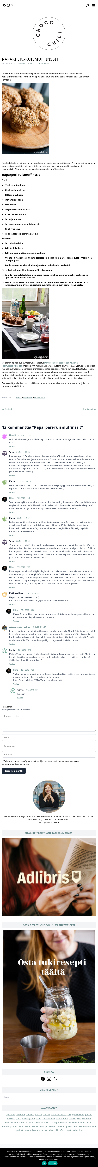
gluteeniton (78, 1114)
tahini (51, 1130)
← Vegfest (7, 409)
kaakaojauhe (28, 1118)
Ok (44, 1163)
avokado (20, 1114)
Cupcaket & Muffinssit (40, 64)
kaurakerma (62, 1118)
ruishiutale (39, 397)
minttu (90, 1122)
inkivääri (11, 1118)
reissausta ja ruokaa (19, 627)
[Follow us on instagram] (49, 1079)
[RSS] (12, 5)
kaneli (19, 397)
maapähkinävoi (59, 1122)
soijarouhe (35, 1130)
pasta (27, 1126)
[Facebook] (4, 5)
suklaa (44, 1130)
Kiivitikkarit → (89, 409)
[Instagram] (8, 5)
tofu (61, 1130)
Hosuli (12, 435)
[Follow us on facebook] (43, 1079)
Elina (11, 498)
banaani (30, 1114)
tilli (56, 1130)
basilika (38, 1114)
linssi (48, 1122)
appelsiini (10, 1114)
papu (21, 1126)
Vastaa (12, 446)
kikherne (86, 1118)
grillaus (88, 1114)
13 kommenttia (20, 64)
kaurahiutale (48, 1118)
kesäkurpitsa (75, 1118)
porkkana (50, 1126)
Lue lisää (52, 1163)
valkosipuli (78, 1130)
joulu (18, 1118)
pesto (41, 1126)
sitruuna (25, 1130)
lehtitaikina (34, 1122)
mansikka (72, 1122)
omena (5, 1126)
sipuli (17, 1130)
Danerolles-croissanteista (56, 362)
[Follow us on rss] (55, 1079)
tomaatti (68, 1130)
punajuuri (60, 1126)
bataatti (46, 1114)
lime (43, 1122)
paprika (13, 1126)
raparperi (28, 397)
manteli (81, 1122)
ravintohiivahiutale (87, 1126)
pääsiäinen (71, 1126)
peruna (34, 1126)
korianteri (23, 1122)
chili (69, 1114)
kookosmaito (11, 1122)
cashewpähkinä (58, 1114)
